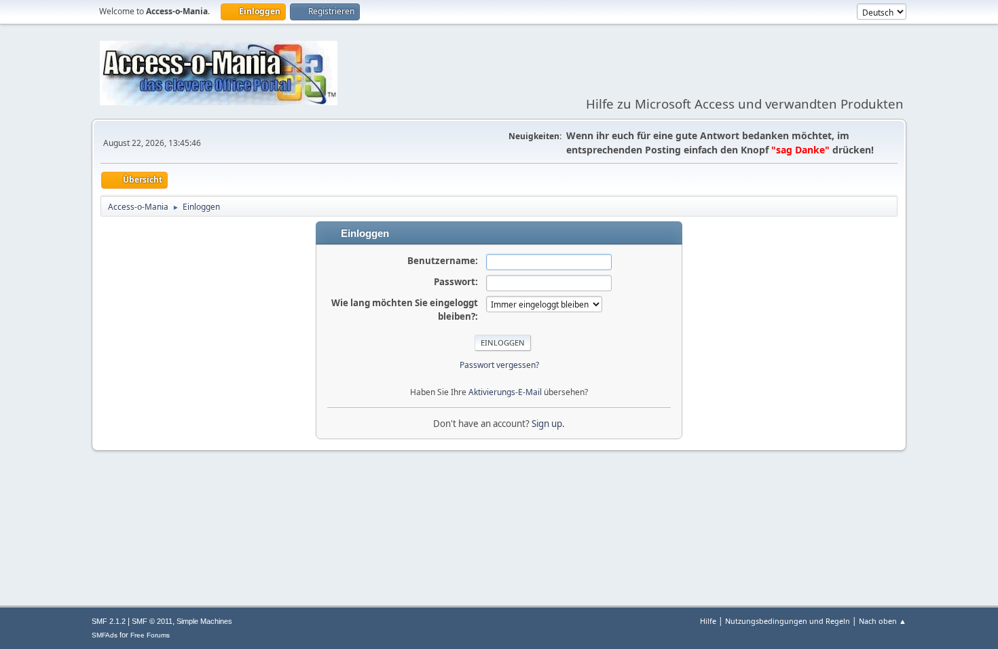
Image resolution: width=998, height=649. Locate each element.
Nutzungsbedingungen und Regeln (787, 621)
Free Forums (150, 635)
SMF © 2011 (152, 621)
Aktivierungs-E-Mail (505, 392)
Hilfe (708, 621)
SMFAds (104, 635)
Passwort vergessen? (499, 365)
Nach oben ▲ (882, 621)
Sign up (547, 424)
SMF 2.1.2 (109, 621)
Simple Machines (204, 621)
